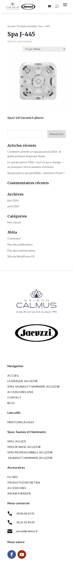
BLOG (11, 403)
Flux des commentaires (21, 250)
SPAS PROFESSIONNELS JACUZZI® (30, 452)
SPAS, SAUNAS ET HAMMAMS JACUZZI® (33, 386)
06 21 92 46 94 (25, 522)
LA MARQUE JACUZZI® (22, 381)
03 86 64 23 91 (25, 513)
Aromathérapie (19, 493)
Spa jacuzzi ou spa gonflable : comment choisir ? (36, 173)
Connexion (14, 238)
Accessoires (16, 488)
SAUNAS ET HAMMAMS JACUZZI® (30, 457)
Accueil (11, 26)
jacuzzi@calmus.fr (27, 531)
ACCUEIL (13, 375)
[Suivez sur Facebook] (11, 554)
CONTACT (14, 397)
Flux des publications (20, 244)
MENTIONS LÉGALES (20, 422)
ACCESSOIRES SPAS (20, 392)
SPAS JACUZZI (16, 441)
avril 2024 (13, 206)
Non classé (14, 222)
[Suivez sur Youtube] (22, 554)
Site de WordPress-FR (20, 256)
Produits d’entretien (23, 482)
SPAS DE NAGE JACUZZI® (24, 446)
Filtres (12, 477)
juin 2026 (12, 200)
